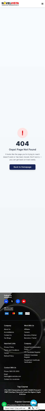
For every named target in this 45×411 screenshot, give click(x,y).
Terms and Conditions (11, 350)
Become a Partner (30, 335)
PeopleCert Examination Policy (32, 348)
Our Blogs (7, 338)
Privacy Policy (9, 347)
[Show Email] (29, 408)
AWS (25, 390)
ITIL (5, 390)
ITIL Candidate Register (32, 352)
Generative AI (17, 390)
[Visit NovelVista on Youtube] (24, 301)
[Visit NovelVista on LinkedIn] (6, 301)
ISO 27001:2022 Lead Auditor (29, 405)
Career (6, 353)
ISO (9, 390)
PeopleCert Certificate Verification (32, 361)
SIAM (31, 390)
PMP (6, 392)
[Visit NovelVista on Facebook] (18, 301)
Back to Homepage (22, 167)
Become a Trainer (30, 338)
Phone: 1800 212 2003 (11, 371)
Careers (27, 332)
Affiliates (27, 329)
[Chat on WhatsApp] (4, 404)
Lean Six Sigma (29, 392)
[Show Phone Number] (33, 408)
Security (19, 392)
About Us (7, 329)
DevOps (12, 392)
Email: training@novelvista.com (12, 375)
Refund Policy (9, 356)
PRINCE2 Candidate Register (31, 356)
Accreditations (9, 332)
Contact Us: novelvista (11, 379)
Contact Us (8, 335)
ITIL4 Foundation (10, 405)
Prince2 (37, 390)
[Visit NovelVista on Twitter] (12, 301)
